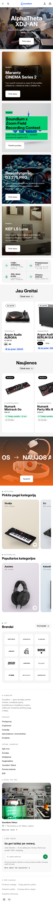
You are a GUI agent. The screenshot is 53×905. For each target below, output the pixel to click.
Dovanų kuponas (9, 769)
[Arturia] (11, 639)
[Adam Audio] (41, 639)
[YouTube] (9, 899)
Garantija (5, 730)
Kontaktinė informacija (10, 894)
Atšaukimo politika (8, 889)
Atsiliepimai (6, 757)
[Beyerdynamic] (41, 675)
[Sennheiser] (26, 675)
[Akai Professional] (11, 663)
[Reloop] (11, 651)
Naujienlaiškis (7, 761)
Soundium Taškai (9, 765)
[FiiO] (11, 675)
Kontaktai (5, 738)
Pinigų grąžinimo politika (27, 885)
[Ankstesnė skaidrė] (3, 28)
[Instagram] (4, 899)
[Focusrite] (41, 663)
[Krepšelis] (50, 3)
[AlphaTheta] (26, 639)
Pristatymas (7, 721)
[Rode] (41, 651)
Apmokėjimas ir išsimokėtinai (14, 734)
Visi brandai (41, 626)
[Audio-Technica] (26, 663)
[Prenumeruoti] (45, 856)
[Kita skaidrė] (49, 28)
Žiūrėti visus (25, 296)
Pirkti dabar (26, 41)
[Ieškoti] (8, 3)
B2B (3, 773)
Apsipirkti (26, 479)
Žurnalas (5, 753)
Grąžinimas (6, 726)
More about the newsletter (16, 868)
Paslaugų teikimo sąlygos (26, 889)
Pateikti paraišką (14, 146)
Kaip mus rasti (8, 830)
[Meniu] (3, 3)
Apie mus (6, 749)
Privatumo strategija (9, 885)
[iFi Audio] (26, 651)
